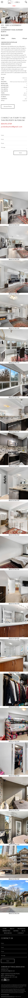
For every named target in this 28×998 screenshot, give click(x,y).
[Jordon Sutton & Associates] (14, 2)
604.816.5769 (6, 124)
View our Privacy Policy (5, 994)
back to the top (14, 225)
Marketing (6, 931)
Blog (23, 931)
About (12, 929)
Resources (8, 933)
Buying (16, 931)
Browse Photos (8, 106)
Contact (21, 933)
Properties (21, 929)
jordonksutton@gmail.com (11, 127)
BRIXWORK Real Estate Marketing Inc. (7, 996)
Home (5, 929)
